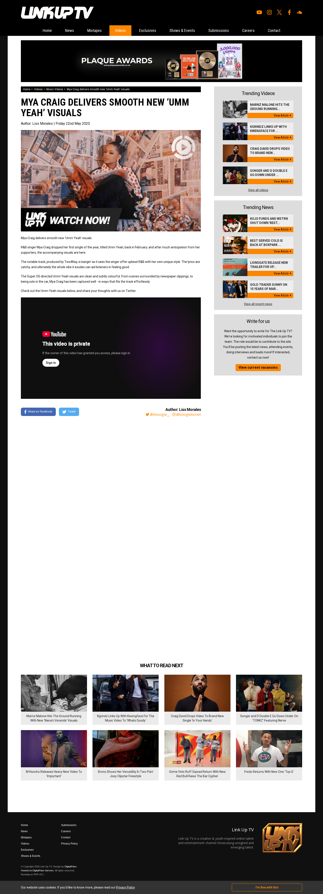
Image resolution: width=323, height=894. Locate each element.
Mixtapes (94, 30)
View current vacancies (258, 367)
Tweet (72, 411)
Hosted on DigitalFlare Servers (37, 870)
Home (47, 30)
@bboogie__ (160, 414)
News (69, 30)
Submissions (218, 30)
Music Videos (54, 89)
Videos (120, 30)
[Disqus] (111, 480)
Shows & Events (182, 30)
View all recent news (258, 304)
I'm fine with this (267, 887)
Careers (248, 30)
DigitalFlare (70, 866)
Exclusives (147, 30)
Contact (274, 30)
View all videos (258, 190)
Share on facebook (40, 411)
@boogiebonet (188, 414)
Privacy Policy (69, 843)
